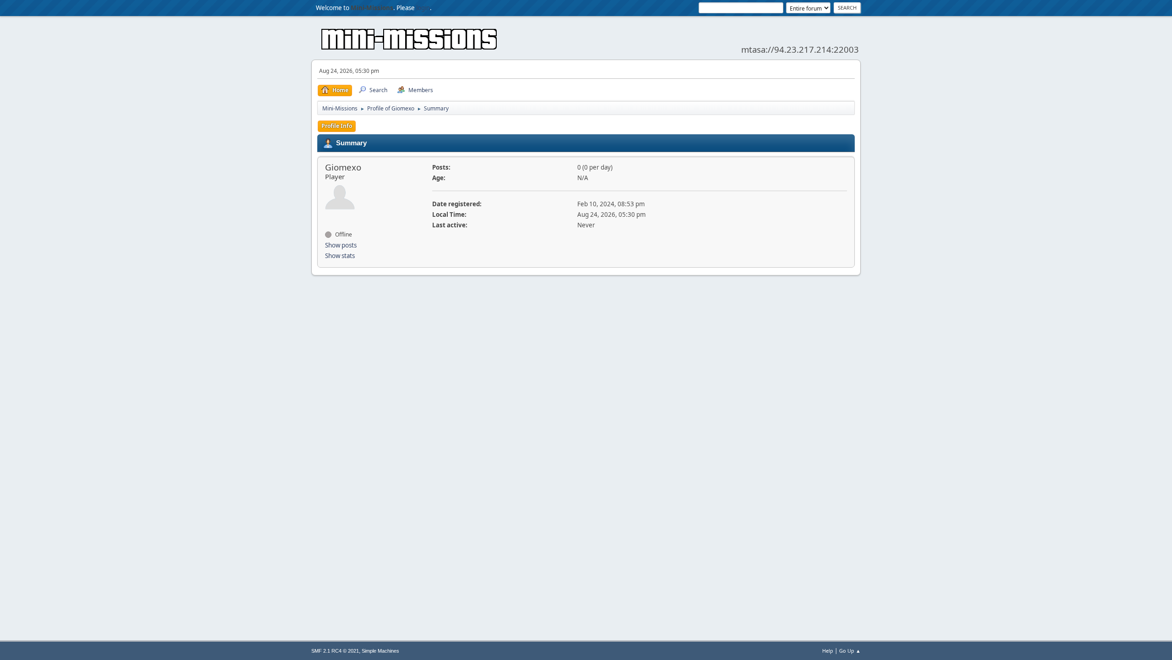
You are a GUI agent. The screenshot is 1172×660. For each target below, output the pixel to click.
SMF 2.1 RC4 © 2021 (335, 651)
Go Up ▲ (850, 650)
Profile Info (336, 126)
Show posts (341, 245)
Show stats (340, 256)
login (423, 8)
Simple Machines (380, 651)
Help (827, 650)
